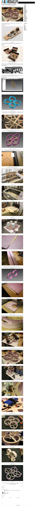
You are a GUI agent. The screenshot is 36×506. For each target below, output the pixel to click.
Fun (24, 25)
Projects (22, 2)
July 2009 (25, 19)
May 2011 (25, 14)
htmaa (11, 484)
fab (10, 484)
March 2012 (25, 9)
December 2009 (25, 17)
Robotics (26, 2)
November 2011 (25, 11)
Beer (24, 24)
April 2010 (25, 16)
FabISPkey (3, 25)
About (31, 2)
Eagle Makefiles (4, 65)
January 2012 (25, 10)
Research (19, 2)
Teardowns (25, 29)
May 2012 (25, 8)
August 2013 (25, 5)
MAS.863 (13, 484)
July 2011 (25, 13)
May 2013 (25, 6)
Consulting (29, 2)
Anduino (3, 44)
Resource (25, 28)
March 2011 (25, 15)
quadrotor (15, 484)
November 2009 (25, 18)
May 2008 (25, 21)
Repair (24, 27)
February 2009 (25, 20)
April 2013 (25, 7)
